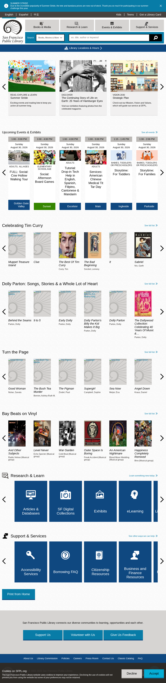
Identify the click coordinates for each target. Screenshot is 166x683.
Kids (118, 14)
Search (30, 38)
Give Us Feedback (123, 635)
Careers (77, 658)
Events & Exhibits (112, 27)
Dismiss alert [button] (161, 6)
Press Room (92, 658)
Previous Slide (4, 87)
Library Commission (47, 658)
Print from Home (18, 594)
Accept (154, 673)
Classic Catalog (126, 658)
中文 (36, 14)
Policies (65, 658)
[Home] (12, 31)
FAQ (140, 658)
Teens (130, 14)
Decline (132, 673)
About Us (28, 658)
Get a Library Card (150, 14)
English (9, 14)
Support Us (43, 635)
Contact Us (108, 658)
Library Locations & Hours (84, 48)
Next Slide (162, 87)
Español (23, 14)
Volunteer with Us (83, 635)
